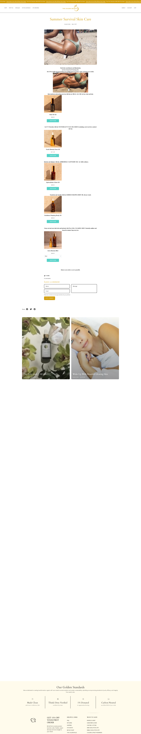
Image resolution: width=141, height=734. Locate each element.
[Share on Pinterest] (34, 309)
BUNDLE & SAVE (91, 720)
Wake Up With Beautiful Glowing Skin (90, 374)
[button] (11, 8)
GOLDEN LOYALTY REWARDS (94, 732)
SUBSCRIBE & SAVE (92, 723)
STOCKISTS (70, 727)
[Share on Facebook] (27, 309)
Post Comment (50, 298)
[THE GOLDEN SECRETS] (70, 8)
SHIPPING (69, 725)
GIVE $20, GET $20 (91, 725)
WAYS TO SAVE (92, 717)
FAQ (68, 720)
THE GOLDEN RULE (72, 732)
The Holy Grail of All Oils (35, 374)
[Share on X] (31, 309)
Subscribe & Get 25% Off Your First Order (42, 1)
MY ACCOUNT (70, 730)
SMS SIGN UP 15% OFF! (93, 727)
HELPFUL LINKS (72, 717)
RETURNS (69, 723)
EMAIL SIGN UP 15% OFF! (93, 730)
